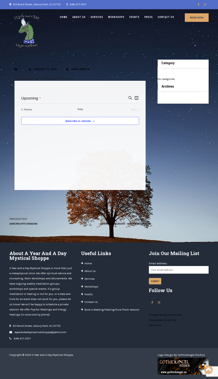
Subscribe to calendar (78, 121)
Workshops (116, 17)
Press (148, 17)
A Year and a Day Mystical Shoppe (52, 354)
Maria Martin (80, 69)
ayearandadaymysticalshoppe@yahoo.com (40, 332)
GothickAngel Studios (191, 354)
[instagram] (205, 4)
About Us (79, 17)
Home (63, 17)
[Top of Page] (208, 370)
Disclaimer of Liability (162, 320)
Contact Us (166, 17)
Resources (155, 325)
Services (97, 17)
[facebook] (198, 4)
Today (80, 109)
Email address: (158, 263)
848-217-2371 (78, 4)
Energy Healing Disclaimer (165, 314)
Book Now (197, 17)
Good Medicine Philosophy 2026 (43, 78)
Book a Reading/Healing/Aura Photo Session (111, 309)
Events (134, 17)
